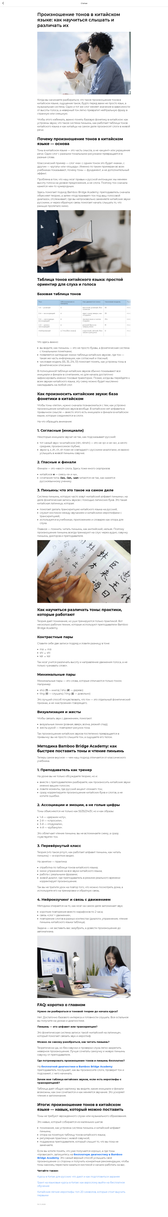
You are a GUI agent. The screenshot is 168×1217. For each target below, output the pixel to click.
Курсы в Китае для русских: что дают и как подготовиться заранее (78, 1176)
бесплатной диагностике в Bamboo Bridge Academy (76, 1066)
